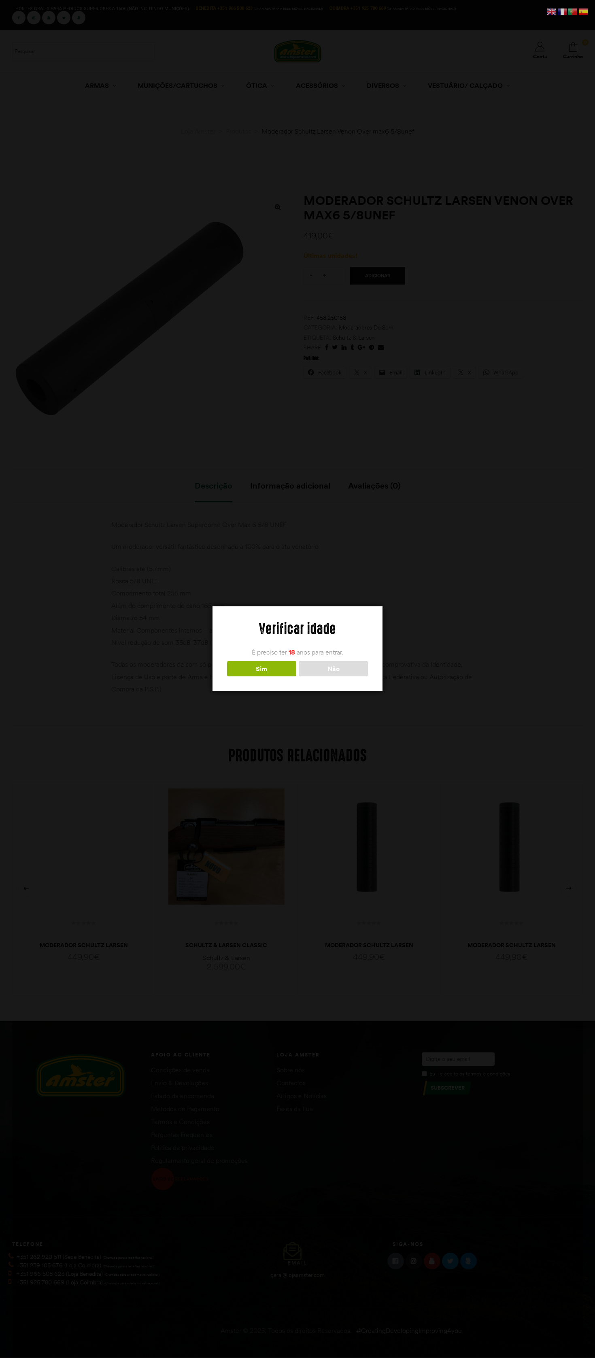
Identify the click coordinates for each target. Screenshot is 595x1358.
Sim (261, 669)
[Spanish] (583, 11)
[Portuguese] (573, 11)
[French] (562, 11)
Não (333, 669)
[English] (552, 11)
